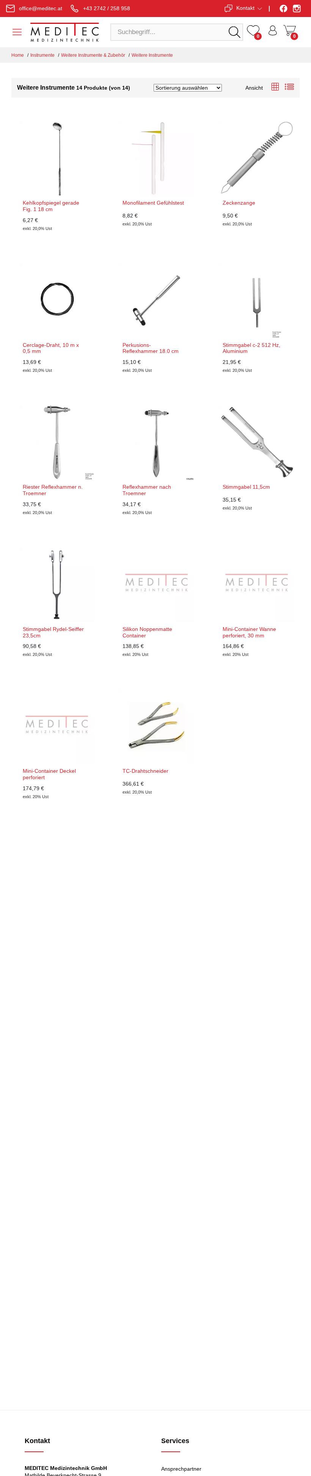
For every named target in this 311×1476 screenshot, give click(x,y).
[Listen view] (289, 87)
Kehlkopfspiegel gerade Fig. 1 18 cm (51, 206)
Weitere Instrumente (152, 55)
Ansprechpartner (181, 1469)
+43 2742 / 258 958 (106, 8)
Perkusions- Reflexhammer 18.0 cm (151, 348)
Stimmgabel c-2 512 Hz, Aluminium (251, 348)
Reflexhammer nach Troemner (147, 490)
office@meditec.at (40, 8)
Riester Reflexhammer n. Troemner (53, 490)
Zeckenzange (239, 203)
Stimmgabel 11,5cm (246, 487)
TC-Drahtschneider (145, 771)
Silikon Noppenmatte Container (147, 632)
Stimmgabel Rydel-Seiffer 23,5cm (53, 632)
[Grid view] (275, 87)
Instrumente (42, 55)
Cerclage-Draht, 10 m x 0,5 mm (51, 348)
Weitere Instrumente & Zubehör (93, 55)
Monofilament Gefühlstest (153, 203)
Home (17, 55)
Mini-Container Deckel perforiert (49, 774)
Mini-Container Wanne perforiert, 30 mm (249, 632)
